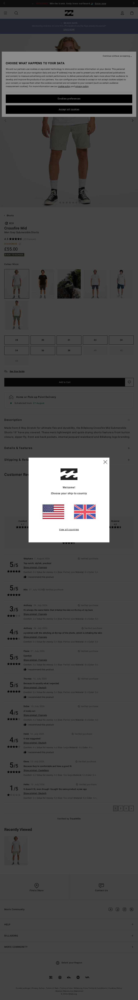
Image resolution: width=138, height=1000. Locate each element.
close (105, 462)
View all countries (69, 529)
